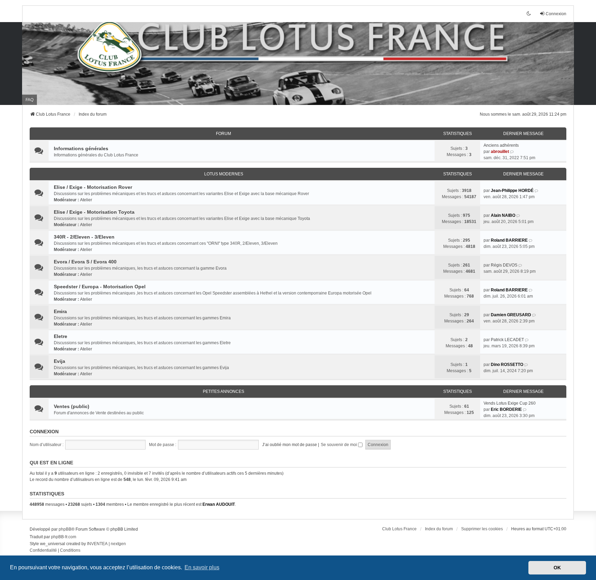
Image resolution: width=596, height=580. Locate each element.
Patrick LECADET (507, 339)
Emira (60, 311)
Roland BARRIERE (509, 240)
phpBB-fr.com (63, 536)
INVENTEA (97, 543)
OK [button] (557, 567)
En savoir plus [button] (202, 567)
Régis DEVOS (504, 265)
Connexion (44, 431)
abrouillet (500, 151)
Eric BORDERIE (506, 409)
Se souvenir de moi (339, 444)
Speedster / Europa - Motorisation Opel (100, 286)
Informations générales (81, 148)
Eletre (60, 336)
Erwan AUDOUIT (218, 504)
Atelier (86, 199)
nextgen (118, 543)
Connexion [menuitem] (556, 13)
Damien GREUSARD (511, 314)
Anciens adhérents (501, 145)
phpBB (65, 529)
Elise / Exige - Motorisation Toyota (94, 212)
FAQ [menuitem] (29, 99)
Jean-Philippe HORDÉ (512, 190)
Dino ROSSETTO (507, 364)
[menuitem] (43, 550)
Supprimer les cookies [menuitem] (482, 528)
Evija (59, 361)
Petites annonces (223, 391)
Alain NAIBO (503, 215)
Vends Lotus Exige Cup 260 (510, 403)
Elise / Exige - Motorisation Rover (93, 187)
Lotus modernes (223, 174)
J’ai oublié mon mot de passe (289, 444)
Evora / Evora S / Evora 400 (85, 261)
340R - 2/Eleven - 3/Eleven (84, 237)
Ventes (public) (71, 406)
